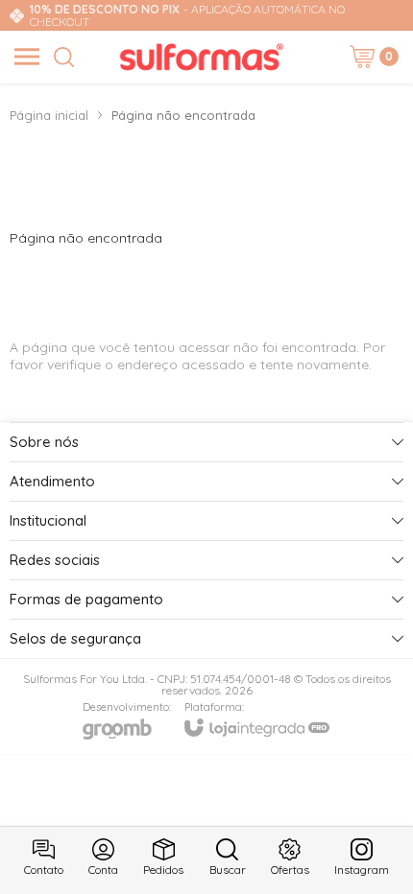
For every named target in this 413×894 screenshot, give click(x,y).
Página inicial (49, 115)
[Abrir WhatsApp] (365, 845)
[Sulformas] (201, 56)
